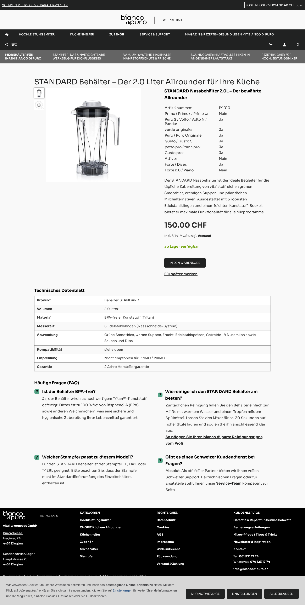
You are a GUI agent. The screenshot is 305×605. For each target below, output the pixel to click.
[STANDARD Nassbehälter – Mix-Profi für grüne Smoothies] (39, 93)
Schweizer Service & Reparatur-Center (35, 5)
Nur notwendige (205, 594)
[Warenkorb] (271, 45)
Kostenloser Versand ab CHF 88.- (274, 5)
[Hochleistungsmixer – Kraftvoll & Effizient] (7, 34)
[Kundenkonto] (284, 45)
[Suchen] (298, 45)
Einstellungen (244, 594)
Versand (204, 236)
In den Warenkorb (185, 263)
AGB (160, 534)
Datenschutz (166, 520)
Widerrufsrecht (168, 549)
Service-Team (229, 483)
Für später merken (181, 274)
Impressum (165, 542)
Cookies (163, 527)
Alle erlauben (282, 594)
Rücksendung (167, 556)
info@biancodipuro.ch (250, 569)
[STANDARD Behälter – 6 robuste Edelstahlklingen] (39, 105)
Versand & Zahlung (170, 564)
